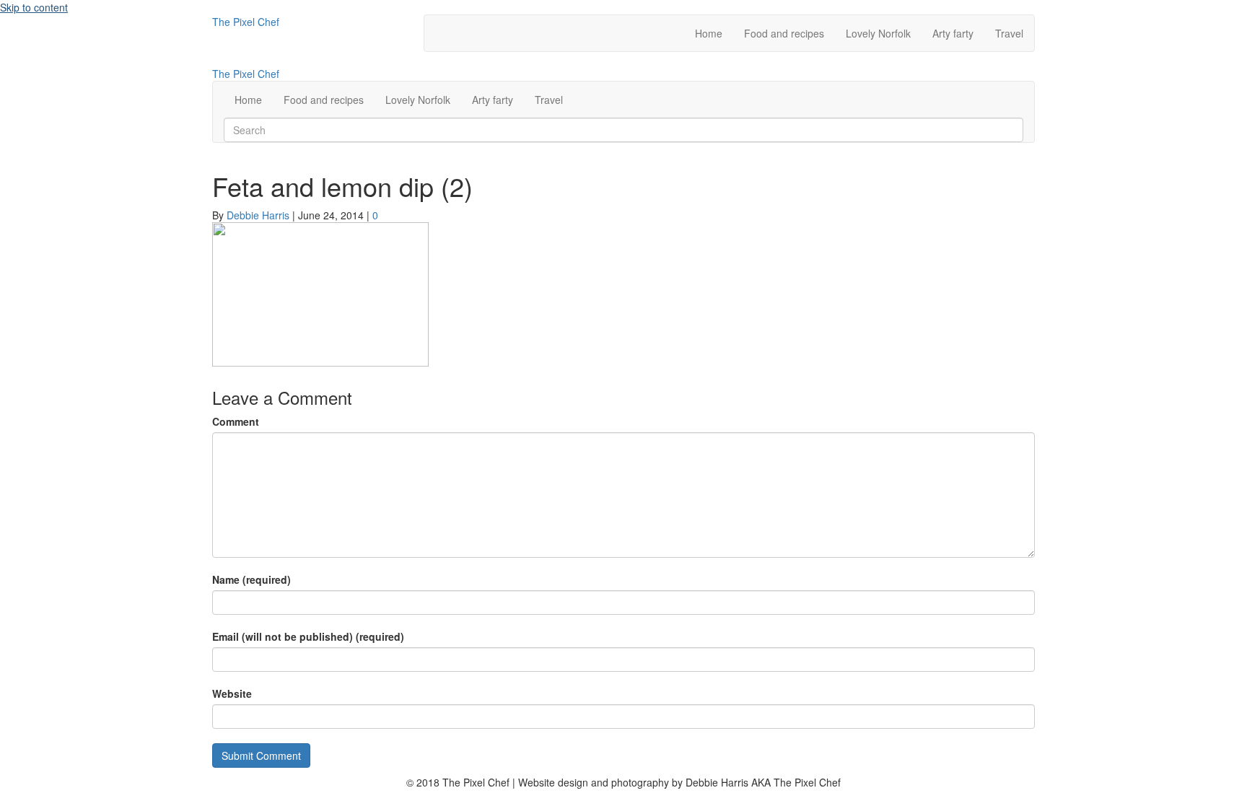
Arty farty (952, 33)
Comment (235, 421)
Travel (1009, 33)
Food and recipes (784, 33)
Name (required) (251, 579)
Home (708, 33)
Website (232, 693)
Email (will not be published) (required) (308, 636)
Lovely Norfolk (878, 33)
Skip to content (34, 7)
